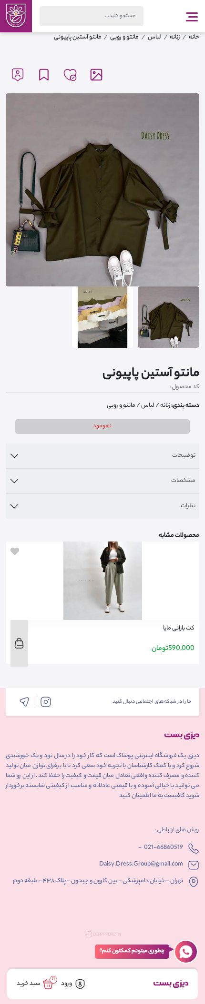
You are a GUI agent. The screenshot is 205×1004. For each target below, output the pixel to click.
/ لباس (150, 406)
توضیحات (183, 456)
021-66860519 (163, 848)
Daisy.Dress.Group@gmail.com (141, 864)
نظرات (188, 506)
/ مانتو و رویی (123, 406)
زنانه (165, 406)
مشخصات (183, 481)
